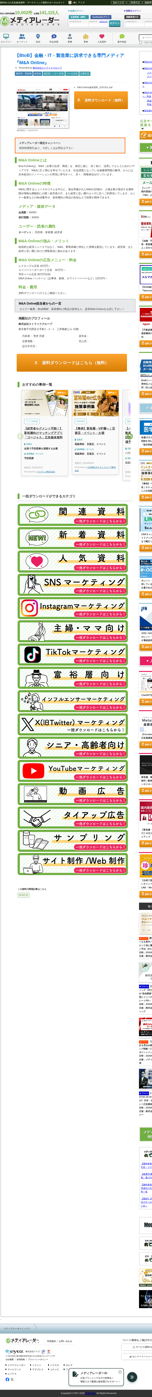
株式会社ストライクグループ (47, 68)
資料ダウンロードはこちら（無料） (75, 362)
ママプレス (37, 1369)
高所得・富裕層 (24, 73)
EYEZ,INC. (90, 1393)
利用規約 (51, 1341)
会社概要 (10, 1359)
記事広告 (84, 73)
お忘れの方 (103, 21)
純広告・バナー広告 (54, 73)
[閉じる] (120, 1372)
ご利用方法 (134, 2)
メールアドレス (75, 21)
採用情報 (21, 1359)
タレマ (69, 1365)
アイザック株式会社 (46, 472)
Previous (20, 436)
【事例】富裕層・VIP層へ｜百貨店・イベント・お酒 (95, 430)
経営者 (37, 73)
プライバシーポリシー (38, 1359)
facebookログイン (101, 17)
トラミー (36, 1365)
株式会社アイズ (32, 1352)
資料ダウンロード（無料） (104, 100)
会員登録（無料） (79, 17)
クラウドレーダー (16, 1365)
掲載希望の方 (132, 17)
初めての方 (118, 2)
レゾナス (12, 1373)
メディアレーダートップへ (17, 1328)
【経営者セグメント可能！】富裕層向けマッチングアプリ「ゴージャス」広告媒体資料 (43, 433)
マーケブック (14, 1369)
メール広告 (72, 73)
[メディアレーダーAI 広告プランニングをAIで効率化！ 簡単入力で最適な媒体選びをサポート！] (130, 1377)
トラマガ (54, 1365)
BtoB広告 (23, 895)
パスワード (98, 21)
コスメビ (54, 1369)
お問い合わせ (65, 1341)
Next (129, 436)
